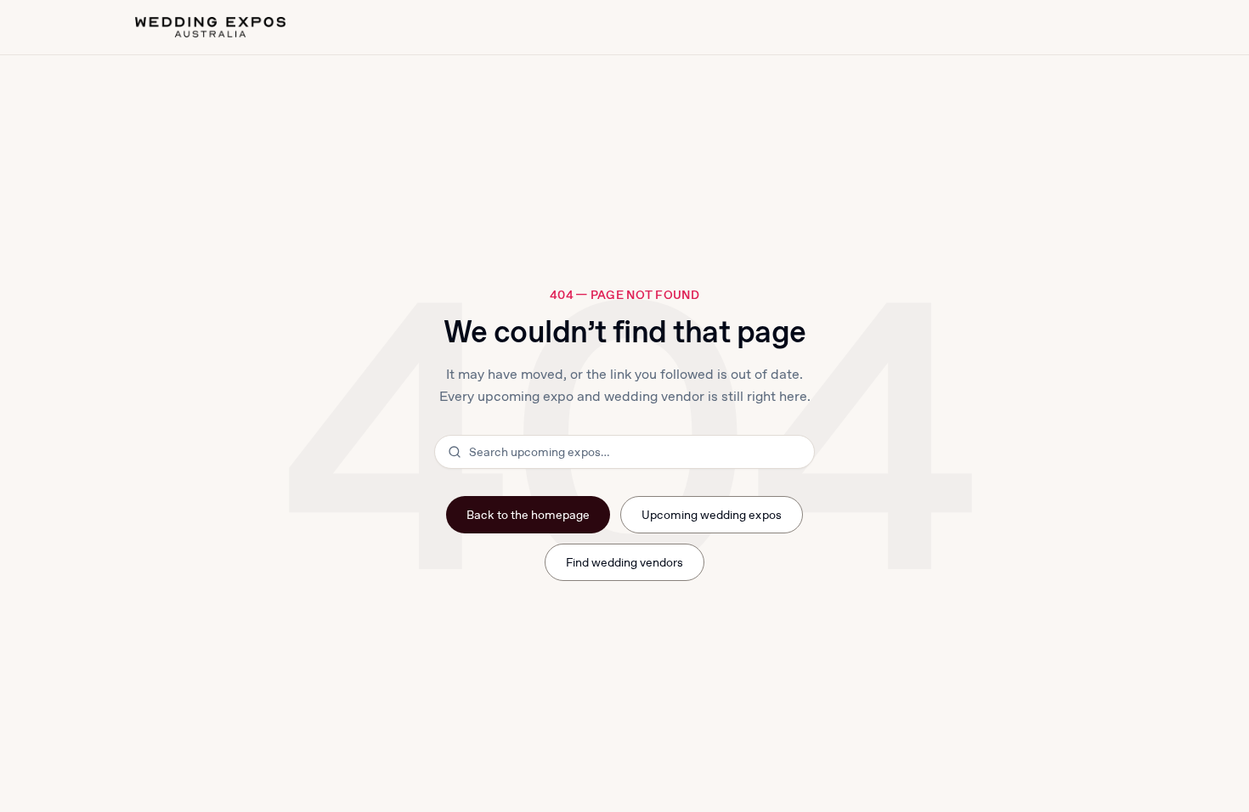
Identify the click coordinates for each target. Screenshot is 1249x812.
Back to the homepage (528, 515)
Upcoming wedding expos (711, 515)
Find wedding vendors (625, 562)
